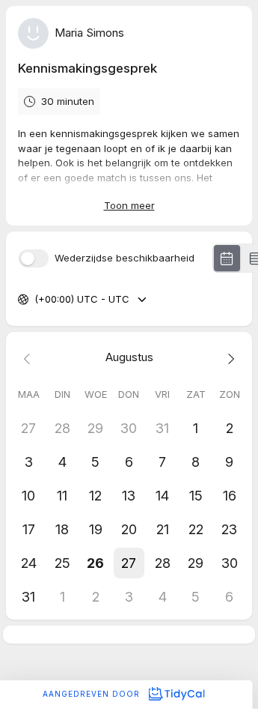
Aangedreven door (93, 693)
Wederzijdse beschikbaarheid (124, 258)
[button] (129, 563)
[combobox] (35, 299)
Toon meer (129, 205)
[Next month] (229, 358)
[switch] (34, 258)
